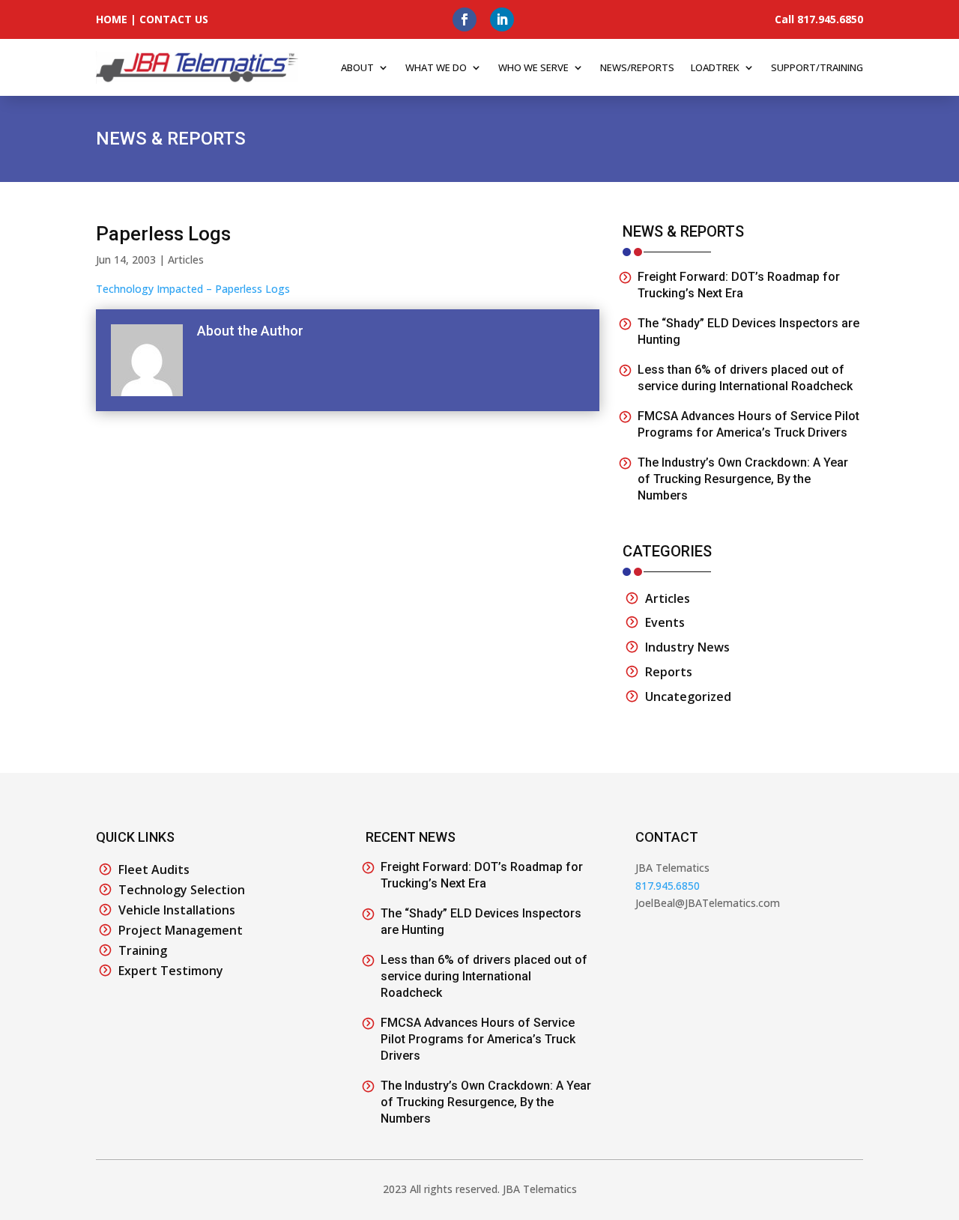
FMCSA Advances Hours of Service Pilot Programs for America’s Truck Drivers (478, 1039)
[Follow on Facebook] (465, 19)
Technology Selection (181, 889)
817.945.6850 (667, 885)
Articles (186, 259)
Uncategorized (688, 696)
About (357, 67)
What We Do (436, 67)
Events (665, 622)
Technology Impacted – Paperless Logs (193, 289)
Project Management (180, 930)
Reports (668, 672)
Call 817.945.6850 (819, 19)
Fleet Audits (154, 869)
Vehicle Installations (176, 910)
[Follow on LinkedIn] (502, 19)
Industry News (687, 647)
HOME (111, 19)
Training (142, 950)
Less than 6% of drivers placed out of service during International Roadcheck (484, 976)
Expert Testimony (170, 970)
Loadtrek (715, 67)
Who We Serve (533, 67)
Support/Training (817, 67)
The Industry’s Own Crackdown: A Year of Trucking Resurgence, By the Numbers (743, 479)
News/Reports (637, 67)
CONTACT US (173, 19)
